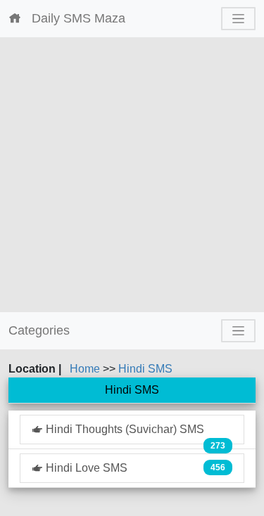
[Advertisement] (132, 175)
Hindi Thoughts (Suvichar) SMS (134, 433)
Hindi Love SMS (134, 468)
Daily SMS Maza (73, 18)
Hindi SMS (145, 369)
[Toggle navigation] (238, 18)
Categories (39, 330)
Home (86, 369)
